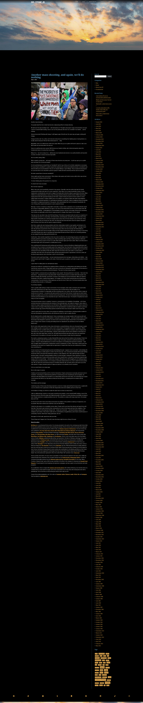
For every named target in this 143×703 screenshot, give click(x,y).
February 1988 (99, 596)
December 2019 (100, 265)
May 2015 (98, 337)
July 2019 (98, 273)
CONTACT (110, 1)
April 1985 (98, 615)
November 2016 (100, 312)
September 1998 (100, 515)
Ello (78, 474)
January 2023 (99, 207)
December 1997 (100, 532)
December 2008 (100, 427)
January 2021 (99, 241)
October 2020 (99, 248)
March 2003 (99, 489)
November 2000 (100, 498)
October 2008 (99, 432)
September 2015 (100, 329)
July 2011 (98, 389)
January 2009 (99, 425)
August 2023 (99, 192)
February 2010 (99, 406)
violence (101, 685)
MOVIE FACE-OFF (92, 1)
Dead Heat (58, 445)
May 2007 (98, 453)
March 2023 (99, 203)
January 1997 (99, 556)
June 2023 (98, 196)
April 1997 (98, 549)
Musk (100, 674)
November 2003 (100, 476)
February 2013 (99, 367)
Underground (71, 442)
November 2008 (100, 429)
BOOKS (102, 1)
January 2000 (99, 500)
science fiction (100, 680)
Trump (107, 683)
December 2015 (100, 325)
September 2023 (100, 190)
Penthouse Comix (45, 440)
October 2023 (99, 188)
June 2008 (98, 434)
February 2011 (99, 400)
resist (109, 677)
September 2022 (100, 216)
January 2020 (99, 263)
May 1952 (98, 645)
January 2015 (99, 344)
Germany (99, 664)
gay (96, 664)
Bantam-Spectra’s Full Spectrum (68, 428)
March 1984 (99, 618)
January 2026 (99, 137)
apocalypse (96, 655)
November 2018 (100, 282)
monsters (96, 672)
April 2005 (98, 464)
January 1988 (99, 598)
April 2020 (98, 256)
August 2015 (99, 331)
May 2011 (98, 393)
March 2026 (99, 132)
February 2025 (99, 160)
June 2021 (98, 231)
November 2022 (100, 211)
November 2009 (100, 410)
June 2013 (98, 361)
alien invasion (101, 653)
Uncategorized (99, 89)
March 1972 (99, 633)
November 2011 (100, 380)
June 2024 (98, 173)
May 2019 (98, 276)
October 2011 (99, 382)
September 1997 (100, 538)
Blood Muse (34, 436)
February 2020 (99, 261)
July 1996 (98, 564)
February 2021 (99, 239)
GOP (103, 664)
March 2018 (99, 293)
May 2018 (98, 288)
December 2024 (100, 164)
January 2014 (99, 355)
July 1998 (98, 519)
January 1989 (99, 583)
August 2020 (99, 252)
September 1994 (100, 573)
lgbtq (101, 670)
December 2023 (100, 184)
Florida (108, 662)
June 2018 (98, 286)
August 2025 (99, 147)
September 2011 (100, 385)
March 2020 (99, 258)
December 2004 (100, 468)
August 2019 (99, 271)
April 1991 (98, 577)
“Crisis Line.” (77, 452)
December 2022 (100, 209)
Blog (97, 83)
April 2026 (98, 130)
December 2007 (100, 442)
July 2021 (98, 228)
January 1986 (99, 613)
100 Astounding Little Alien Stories (45, 434)
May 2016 (98, 320)
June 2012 (98, 376)
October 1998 (99, 513)
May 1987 (98, 605)
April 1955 (98, 641)
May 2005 (98, 461)
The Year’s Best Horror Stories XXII (48, 430)
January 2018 (99, 295)
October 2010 (99, 404)
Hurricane (107, 667)
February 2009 (99, 423)
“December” (40, 443)
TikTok (75, 474)
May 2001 (98, 496)
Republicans (105, 677)
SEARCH (109, 76)
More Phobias (39, 432)
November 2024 (100, 166)
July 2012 (98, 374)
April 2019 (98, 278)
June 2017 (98, 301)
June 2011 (98, 391)
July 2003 (98, 483)
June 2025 (98, 152)
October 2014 (99, 348)
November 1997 (100, 534)
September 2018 (100, 284)
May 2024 (98, 175)
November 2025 (100, 141)
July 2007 (98, 449)
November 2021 (100, 224)
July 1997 (98, 543)
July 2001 (98, 494)
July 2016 (98, 316)
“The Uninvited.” (45, 445)
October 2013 (99, 357)
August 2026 (99, 122)
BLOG (84, 1)
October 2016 (99, 314)
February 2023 (99, 205)
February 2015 (99, 342)
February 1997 (99, 553)
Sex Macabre (58, 436)
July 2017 (98, 299)
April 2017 (98, 305)
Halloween (97, 667)
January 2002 (99, 491)
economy (107, 660)
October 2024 (99, 169)
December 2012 (100, 372)
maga (106, 670)
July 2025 (98, 149)
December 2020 (100, 243)
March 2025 (99, 158)
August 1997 (99, 541)
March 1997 (99, 551)
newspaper (104, 674)
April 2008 (98, 438)
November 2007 (100, 444)
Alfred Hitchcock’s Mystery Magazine (66, 430)
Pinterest (67, 474)
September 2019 (100, 269)
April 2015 (98, 340)
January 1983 (99, 624)
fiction (104, 662)
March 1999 (99, 506)
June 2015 (98, 335)
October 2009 (99, 412)
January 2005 (99, 466)
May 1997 (98, 547)
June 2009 (98, 414)
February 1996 (99, 566)
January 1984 (99, 620)
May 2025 (98, 154)
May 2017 (98, 303)
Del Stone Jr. (34, 425)
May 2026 (98, 128)
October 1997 (99, 536)
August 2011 (99, 387)
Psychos (66, 434)
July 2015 (98, 333)
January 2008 (99, 440)
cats (108, 655)
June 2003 (98, 485)
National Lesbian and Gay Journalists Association (63, 459)
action (96, 653)
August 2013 (99, 359)
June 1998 (98, 521)
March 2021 (99, 237)
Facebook (59, 474)
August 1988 (99, 588)
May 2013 (98, 363)
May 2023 (98, 199)
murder (96, 674)
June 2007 (98, 451)
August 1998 (99, 517)
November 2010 (100, 402)
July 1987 (98, 600)
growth (107, 664)
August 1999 (99, 502)
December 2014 (100, 346)
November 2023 (100, 186)
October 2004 (99, 470)
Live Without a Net (41, 436)
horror (102, 667)
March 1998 (99, 528)
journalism (97, 670)
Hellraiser (41, 438)
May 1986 (98, 611)
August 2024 (99, 171)
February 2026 (99, 134)
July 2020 (98, 254)
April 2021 (98, 235)
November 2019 (100, 267)
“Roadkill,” (42, 442)
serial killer (108, 680)
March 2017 (99, 308)
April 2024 (98, 177)
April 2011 (98, 395)
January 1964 (99, 635)
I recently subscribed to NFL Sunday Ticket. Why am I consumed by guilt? (103, 109)
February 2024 (99, 181)
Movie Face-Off (99, 87)
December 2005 (100, 459)
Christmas (97, 658)
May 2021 (98, 233)
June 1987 (98, 603)
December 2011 (100, 378)
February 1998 (99, 530)
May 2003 (98, 487)
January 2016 (99, 323)
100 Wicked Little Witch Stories (66, 432)
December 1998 (100, 511)
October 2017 (99, 297)
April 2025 (98, 156)
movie (101, 672)
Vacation (96, 685)
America (107, 653)
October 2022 (99, 214)
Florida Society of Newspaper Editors (71, 457)
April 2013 (98, 365)
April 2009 (98, 419)
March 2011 (99, 397)
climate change (103, 658)
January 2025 (99, 162)
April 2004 (98, 472)
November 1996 (100, 560)
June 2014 (98, 350)
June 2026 (98, 126)
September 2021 (100, 226)
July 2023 (98, 194)
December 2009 (100, 408)
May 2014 (98, 352)
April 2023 (98, 201)
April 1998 (98, 526)
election (96, 662)
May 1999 (98, 504)
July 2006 (98, 457)
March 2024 (99, 179)
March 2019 (99, 280)
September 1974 (100, 630)
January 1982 (99, 626)
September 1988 (100, 586)
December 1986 (100, 609)
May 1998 (98, 523)
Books (97, 85)
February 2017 (99, 310)
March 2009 (99, 421)
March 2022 (99, 220)
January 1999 (99, 509)
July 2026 (98, 124)
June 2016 (98, 318)
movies (106, 672)
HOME (77, 1)
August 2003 (99, 481)
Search (97, 74)
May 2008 (98, 436)
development (98, 660)
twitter (63, 474)
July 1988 (98, 590)
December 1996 (100, 558)
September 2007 (100, 447)
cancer (105, 655)
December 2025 (100, 139)
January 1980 (99, 628)
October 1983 (99, 622)
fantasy (100, 662)
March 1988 (99, 594)
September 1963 (100, 637)
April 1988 (98, 592)
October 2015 (99, 327)
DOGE (103, 660)
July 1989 (98, 581)
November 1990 (100, 579)
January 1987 (99, 607)
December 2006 (100, 455)
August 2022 (99, 218)
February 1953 (99, 643)
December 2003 (100, 474)
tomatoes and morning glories (57, 467)
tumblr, (72, 474)
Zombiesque (50, 436)
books (101, 655)
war (104, 685)
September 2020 (100, 250)
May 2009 (98, 417)
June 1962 (98, 639)
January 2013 (99, 370)
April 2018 (98, 290)
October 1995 (99, 568)
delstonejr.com (44, 476)
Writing (108, 685)
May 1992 (98, 575)
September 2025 (100, 145)
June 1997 (98, 545)
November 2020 (100, 246)
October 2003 (99, 479)
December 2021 (100, 222)
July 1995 (98, 571)
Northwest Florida (98, 677)
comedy (109, 658)
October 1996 (99, 562)
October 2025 (99, 143)
